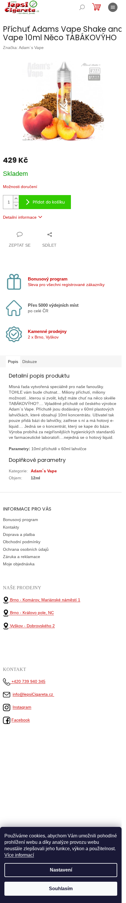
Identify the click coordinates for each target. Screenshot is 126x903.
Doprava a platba (19, 534)
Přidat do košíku (49, 202)
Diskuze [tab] (29, 361)
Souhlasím (61, 888)
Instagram (22, 707)
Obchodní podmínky (21, 541)
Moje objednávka (19, 564)
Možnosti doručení (20, 186)
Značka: (23, 47)
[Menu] (113, 7)
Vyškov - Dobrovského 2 (32, 625)
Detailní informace (20, 217)
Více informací (19, 855)
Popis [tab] (13, 361)
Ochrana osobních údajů (26, 549)
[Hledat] (82, 7)
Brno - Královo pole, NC (31, 613)
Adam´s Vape (44, 471)
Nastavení (61, 869)
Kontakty (11, 527)
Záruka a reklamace (21, 556)
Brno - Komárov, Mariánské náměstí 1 (44, 599)
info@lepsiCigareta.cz (33, 694)
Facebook (20, 720)
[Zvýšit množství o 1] (16, 198)
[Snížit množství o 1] (16, 205)
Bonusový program (20, 519)
